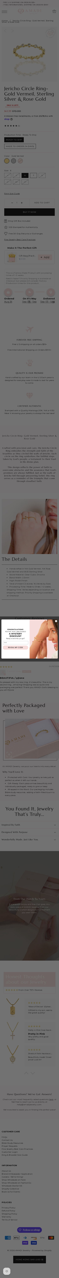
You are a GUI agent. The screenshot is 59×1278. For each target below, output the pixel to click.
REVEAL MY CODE (15, 647)
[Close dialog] (56, 621)
